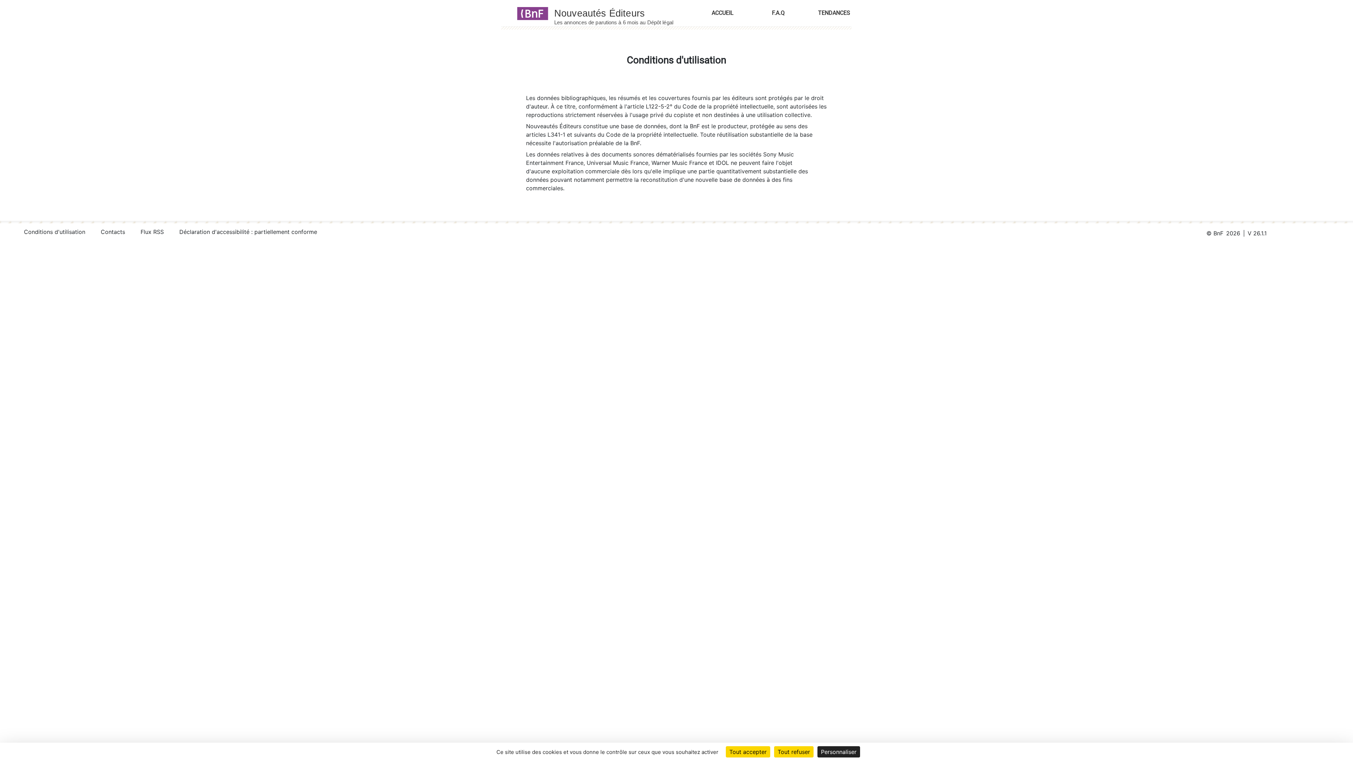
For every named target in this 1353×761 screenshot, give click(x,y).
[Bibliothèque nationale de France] (530, 13)
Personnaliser (839, 751)
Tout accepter (748, 751)
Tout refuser (794, 751)
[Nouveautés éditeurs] (620, 13)
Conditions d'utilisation (54, 231)
